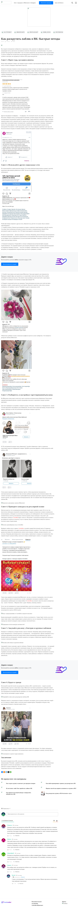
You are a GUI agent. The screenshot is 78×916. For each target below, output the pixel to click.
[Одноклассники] (4, 772)
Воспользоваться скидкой (9, 264)
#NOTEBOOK (59, 32)
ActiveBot (15, 517)
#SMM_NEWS (47, 32)
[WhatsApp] (11, 772)
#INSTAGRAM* (33, 32)
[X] (8, 772)
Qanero (23, 877)
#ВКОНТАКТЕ (20, 32)
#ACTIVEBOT (8, 32)
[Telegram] (6, 772)
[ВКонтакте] (2, 772)
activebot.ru (60, 2)
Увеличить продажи (46, 2)
